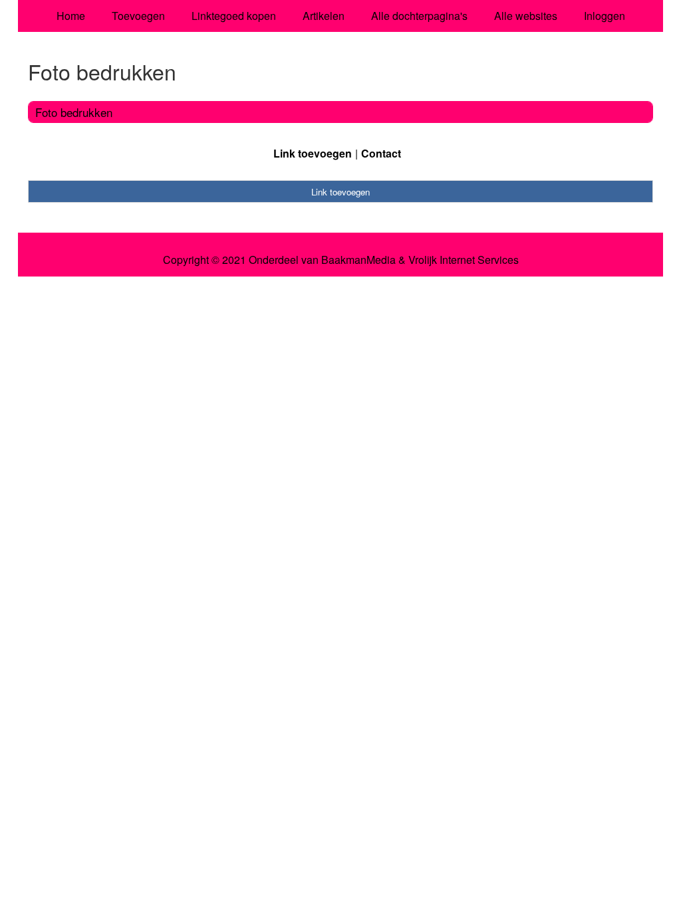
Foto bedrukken (73, 112)
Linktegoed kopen (234, 15)
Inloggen (604, 15)
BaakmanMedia (358, 260)
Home (71, 15)
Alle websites (525, 15)
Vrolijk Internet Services (463, 260)
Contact (381, 153)
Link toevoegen (312, 153)
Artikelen (323, 15)
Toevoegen (138, 15)
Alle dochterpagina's (419, 15)
